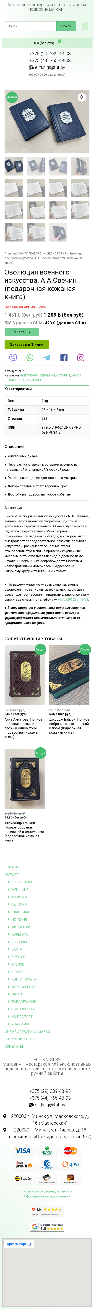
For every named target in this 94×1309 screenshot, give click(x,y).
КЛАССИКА (20, 912)
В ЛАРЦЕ (18, 972)
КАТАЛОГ (12, 875)
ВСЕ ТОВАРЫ (21, 882)
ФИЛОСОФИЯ (21, 927)
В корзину (22, 332)
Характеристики (18, 389)
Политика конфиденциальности (47, 1191)
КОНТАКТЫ (14, 1047)
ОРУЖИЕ (18, 957)
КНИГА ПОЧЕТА (23, 979)
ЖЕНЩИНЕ (19, 890)
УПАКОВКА (20, 1024)
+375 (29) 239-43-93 (73, 599)
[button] (85, 26)
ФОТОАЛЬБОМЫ (24, 987)
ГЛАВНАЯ (12, 867)
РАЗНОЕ (17, 964)
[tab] (47, 389)
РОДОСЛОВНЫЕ (24, 1009)
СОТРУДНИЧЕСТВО (20, 1039)
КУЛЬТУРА (19, 935)
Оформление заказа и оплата (47, 1196)
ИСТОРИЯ (19, 920)
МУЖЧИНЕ (19, 897)
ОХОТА (16, 949)
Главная (10, 253)
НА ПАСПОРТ (22, 1017)
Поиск (66, 26)
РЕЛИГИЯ (19, 904)
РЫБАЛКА (19, 942)
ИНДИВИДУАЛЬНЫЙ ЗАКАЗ (27, 1032)
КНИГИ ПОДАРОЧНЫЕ (34, 253)
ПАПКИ (17, 994)
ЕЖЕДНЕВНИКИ (24, 1002)
